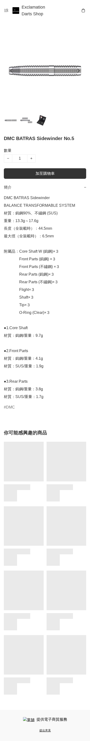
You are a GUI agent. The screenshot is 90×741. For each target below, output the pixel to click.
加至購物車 (45, 173)
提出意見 (45, 730)
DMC (10, 407)
